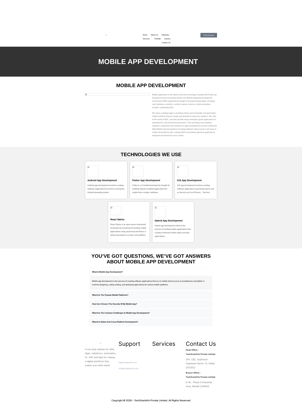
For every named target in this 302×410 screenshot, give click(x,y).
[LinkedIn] (151, 21)
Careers (167, 39)
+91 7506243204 (196, 392)
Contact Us (166, 43)
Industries (165, 35)
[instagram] (151, 25)
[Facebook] (151, 13)
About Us (154, 35)
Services (146, 39)
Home (145, 35)
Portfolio (157, 39)
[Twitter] (151, 17)
